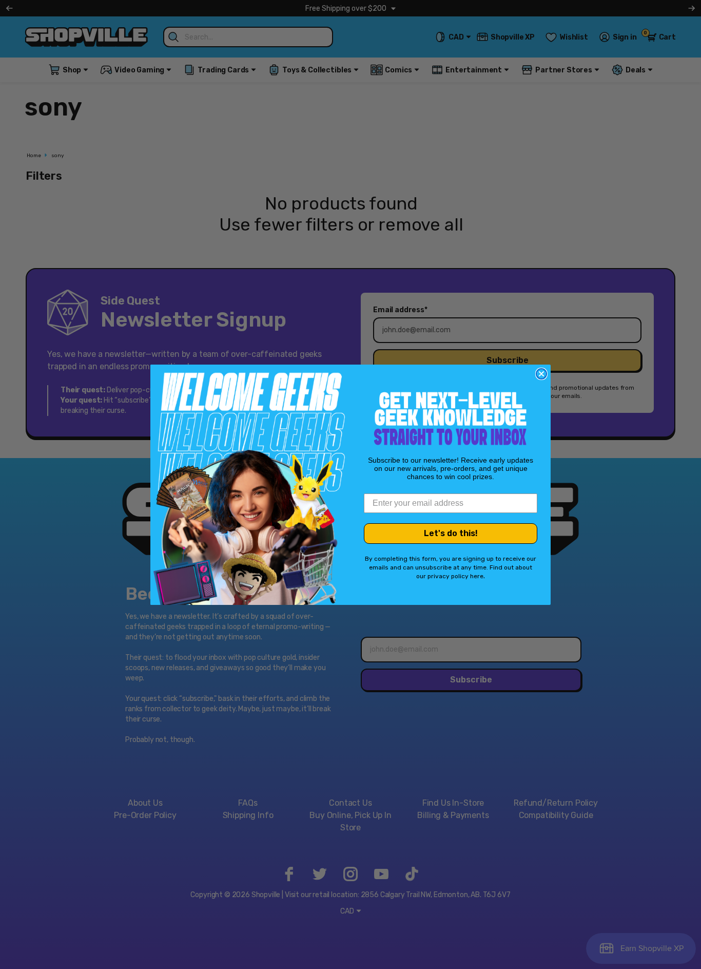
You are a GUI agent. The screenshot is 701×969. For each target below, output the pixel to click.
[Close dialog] (541, 374)
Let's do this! (451, 533)
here (476, 576)
